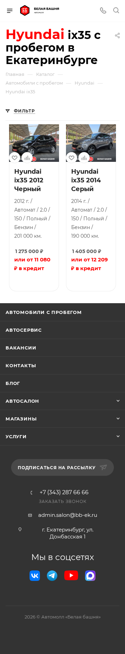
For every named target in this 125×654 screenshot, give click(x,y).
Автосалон (22, 401)
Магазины (21, 418)
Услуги (16, 436)
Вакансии (21, 347)
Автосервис (24, 330)
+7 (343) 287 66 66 (64, 492)
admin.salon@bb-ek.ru (67, 515)
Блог (13, 383)
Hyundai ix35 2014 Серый (86, 180)
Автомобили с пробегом (44, 312)
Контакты (21, 365)
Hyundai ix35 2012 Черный (28, 180)
